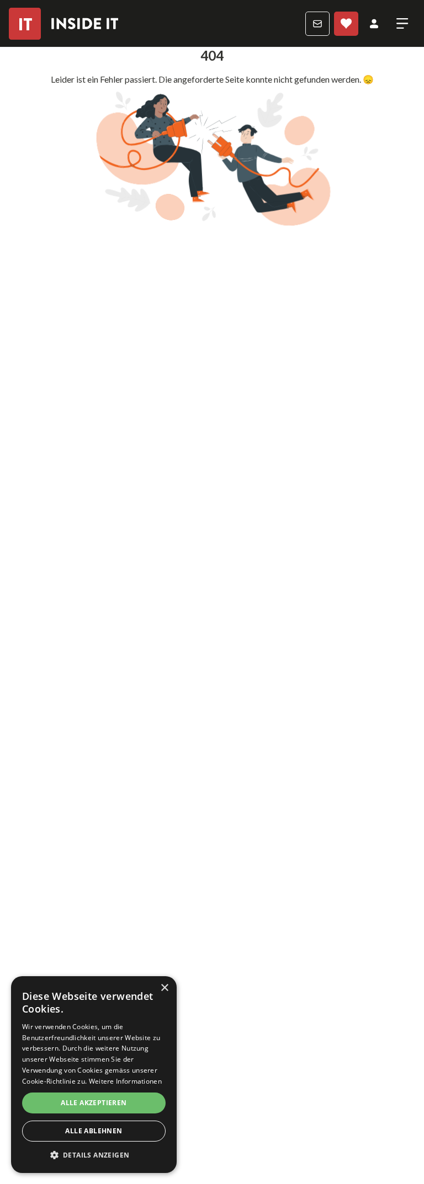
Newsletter (317, 24)
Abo (346, 24)
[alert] (94, 1074)
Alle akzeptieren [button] (93, 1102)
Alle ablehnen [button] (93, 1130)
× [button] (164, 988)
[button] (94, 1155)
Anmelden (374, 23)
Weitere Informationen (125, 1081)
